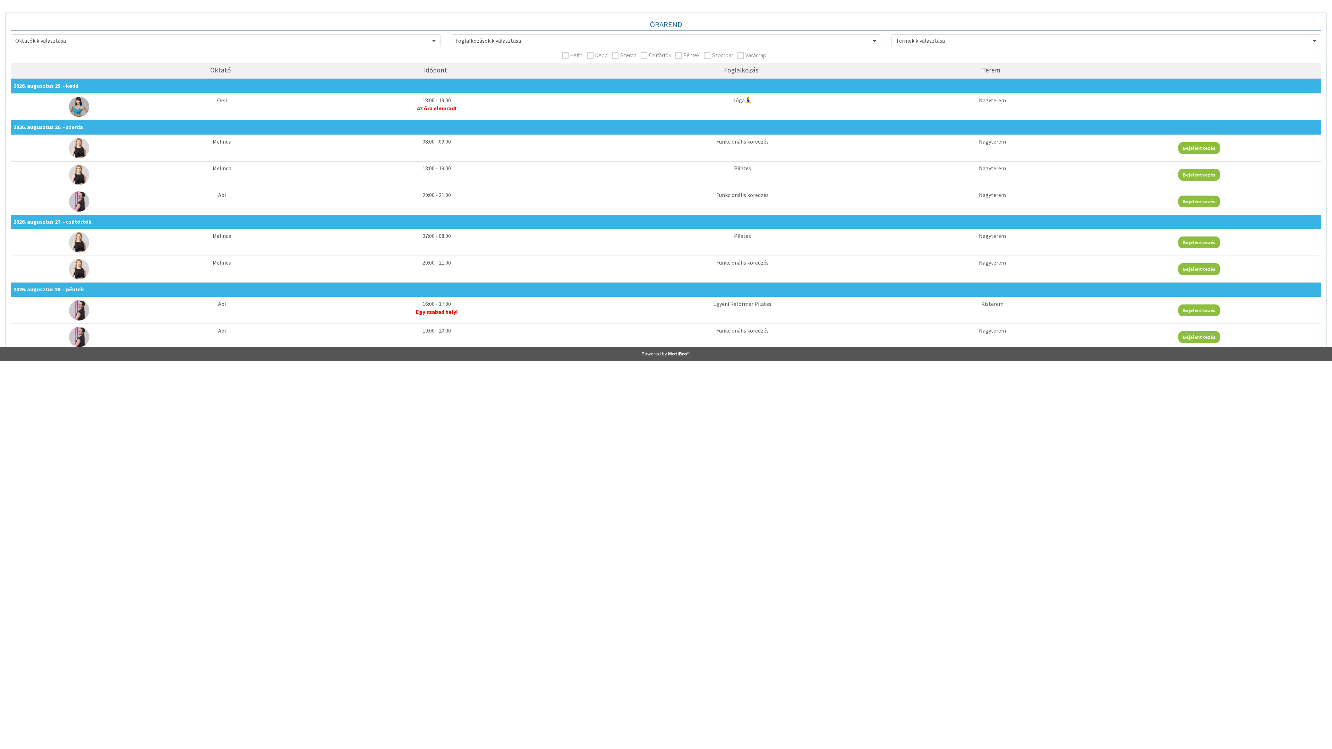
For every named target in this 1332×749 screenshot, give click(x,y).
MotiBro (677, 354)
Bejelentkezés (1199, 148)
